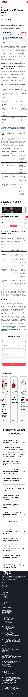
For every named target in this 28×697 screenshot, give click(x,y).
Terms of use (4, 584)
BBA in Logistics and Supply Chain (9, 657)
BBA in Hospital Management (8, 647)
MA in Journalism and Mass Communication (11, 668)
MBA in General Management (8, 632)
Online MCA (4, 595)
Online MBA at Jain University (8, 686)
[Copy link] (6, 20)
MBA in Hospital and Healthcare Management (11, 639)
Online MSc (4, 598)
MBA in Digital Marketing (7, 628)
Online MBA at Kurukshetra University (10, 685)
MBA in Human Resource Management (10, 623)
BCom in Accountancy (6, 660)
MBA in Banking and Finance (8, 642)
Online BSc (4, 606)
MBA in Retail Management (7, 634)
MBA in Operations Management (8, 625)
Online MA (4, 596)
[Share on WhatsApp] (8, 20)
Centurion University (6, 617)
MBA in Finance (5, 621)
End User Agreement (6, 586)
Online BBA (4, 601)
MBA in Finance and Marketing (8, 638)
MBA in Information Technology (8, 627)
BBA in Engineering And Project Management (11, 656)
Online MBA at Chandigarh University (9, 687)
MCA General (5, 665)
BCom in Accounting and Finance (9, 658)
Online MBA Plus (5, 600)
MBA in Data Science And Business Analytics (11, 641)
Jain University (5, 616)
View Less (23, 32)
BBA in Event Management (7, 648)
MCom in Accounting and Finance (9, 670)
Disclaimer (4, 587)
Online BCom (4, 604)
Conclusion (5, 41)
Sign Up (14, 364)
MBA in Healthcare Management (9, 629)
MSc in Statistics (5, 672)
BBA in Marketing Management (8, 652)
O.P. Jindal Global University (8, 618)
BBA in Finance (5, 645)
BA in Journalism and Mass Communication (11, 661)
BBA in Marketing (5, 650)
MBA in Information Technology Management (11, 635)
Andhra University (6, 612)
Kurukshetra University (7, 611)
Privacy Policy (5, 585)
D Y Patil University (6, 609)
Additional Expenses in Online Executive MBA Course (13, 37)
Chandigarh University (6, 610)
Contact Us (4, 589)
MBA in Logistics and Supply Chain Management (12, 640)
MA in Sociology (5, 667)
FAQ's (4, 42)
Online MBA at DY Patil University (9, 682)
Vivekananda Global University (8, 614)
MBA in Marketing (5, 626)
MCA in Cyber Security (7, 664)
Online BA (4, 603)
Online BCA (4, 602)
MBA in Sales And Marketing (8, 636)
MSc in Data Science (6, 671)
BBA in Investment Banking (7, 655)
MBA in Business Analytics (7, 622)
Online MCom (5, 597)
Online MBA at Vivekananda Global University (11, 688)
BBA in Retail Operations (7, 654)
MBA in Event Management (7, 630)
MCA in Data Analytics (6, 666)
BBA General (4, 651)
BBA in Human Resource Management (10, 649)
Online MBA (4, 594)
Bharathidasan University (7, 613)
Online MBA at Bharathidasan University (10, 689)
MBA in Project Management (8, 633)
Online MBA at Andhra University (9, 683)
